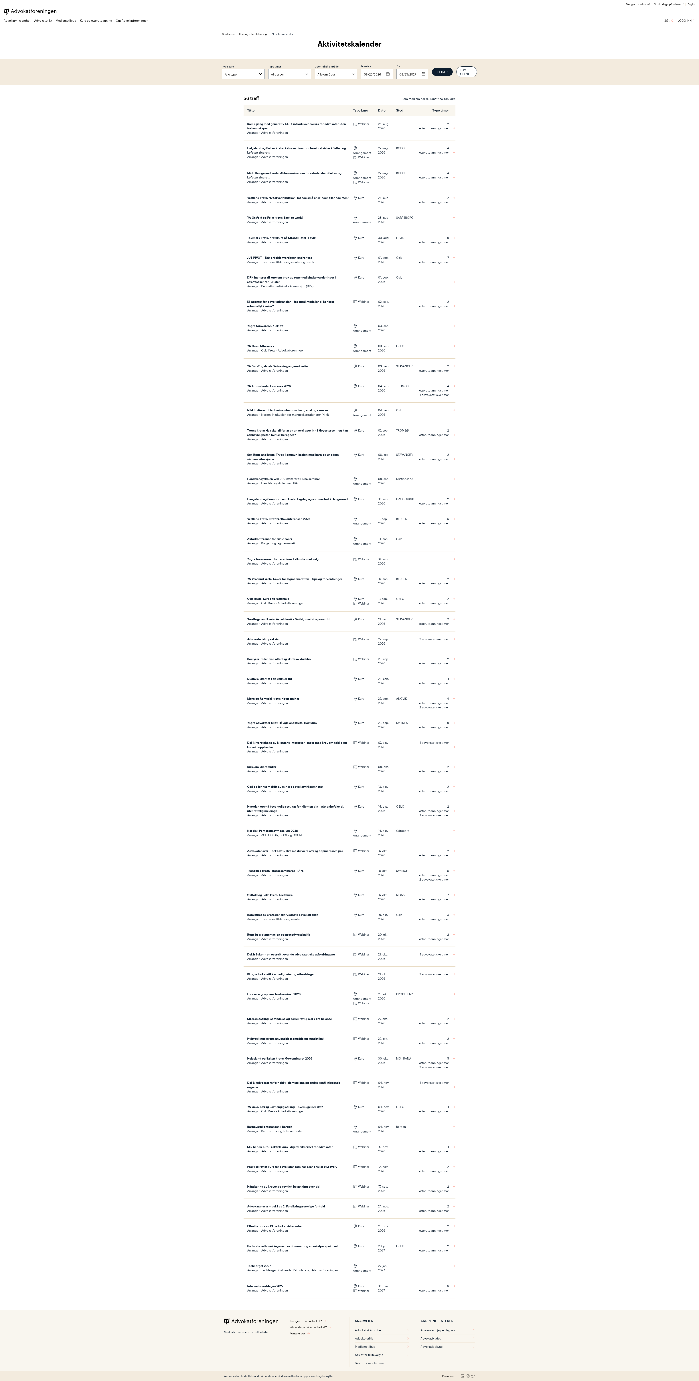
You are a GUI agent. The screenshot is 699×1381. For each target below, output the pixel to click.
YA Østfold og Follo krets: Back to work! (275, 217)
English (692, 4)
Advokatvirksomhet (17, 20)
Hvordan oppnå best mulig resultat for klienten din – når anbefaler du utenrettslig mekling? (295, 808)
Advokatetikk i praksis (263, 639)
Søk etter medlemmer (370, 1363)
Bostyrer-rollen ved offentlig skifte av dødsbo (279, 659)
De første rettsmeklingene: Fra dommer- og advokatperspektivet (292, 1246)
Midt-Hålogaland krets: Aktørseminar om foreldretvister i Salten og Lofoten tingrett (294, 175)
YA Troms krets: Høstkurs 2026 (269, 386)
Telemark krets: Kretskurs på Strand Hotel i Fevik (281, 237)
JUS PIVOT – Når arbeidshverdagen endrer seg (279, 257)
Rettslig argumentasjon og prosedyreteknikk (278, 934)
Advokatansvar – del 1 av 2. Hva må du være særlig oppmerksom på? (295, 851)
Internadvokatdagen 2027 (265, 1286)
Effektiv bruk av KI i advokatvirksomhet (275, 1226)
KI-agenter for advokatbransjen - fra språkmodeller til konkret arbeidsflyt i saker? (290, 304)
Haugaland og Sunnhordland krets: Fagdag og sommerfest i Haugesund (297, 499)
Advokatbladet (430, 1338)
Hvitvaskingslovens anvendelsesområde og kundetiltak (285, 1038)
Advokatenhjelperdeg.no (437, 1330)
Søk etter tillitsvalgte (369, 1354)
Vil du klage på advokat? (669, 4)
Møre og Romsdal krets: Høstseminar (273, 698)
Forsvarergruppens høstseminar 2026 (274, 994)
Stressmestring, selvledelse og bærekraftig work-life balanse (289, 1018)
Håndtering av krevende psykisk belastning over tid (283, 1186)
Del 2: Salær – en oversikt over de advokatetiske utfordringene (291, 954)
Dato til (400, 66)
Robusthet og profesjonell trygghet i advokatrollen (282, 914)
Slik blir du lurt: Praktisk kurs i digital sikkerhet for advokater (290, 1146)
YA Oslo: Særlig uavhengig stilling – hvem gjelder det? (285, 1106)
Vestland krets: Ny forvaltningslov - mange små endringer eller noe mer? (298, 197)
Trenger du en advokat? (305, 1321)
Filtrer (442, 71)
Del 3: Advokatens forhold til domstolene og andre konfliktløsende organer (293, 1085)
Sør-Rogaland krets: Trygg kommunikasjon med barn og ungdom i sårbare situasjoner (293, 457)
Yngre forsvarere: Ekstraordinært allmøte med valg (283, 559)
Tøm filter (464, 71)
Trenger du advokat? (638, 4)
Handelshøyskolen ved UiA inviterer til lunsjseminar (283, 478)
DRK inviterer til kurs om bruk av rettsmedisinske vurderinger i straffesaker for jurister (291, 279)
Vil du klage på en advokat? (308, 1327)
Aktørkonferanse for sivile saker (269, 539)
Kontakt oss (297, 1333)
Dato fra (366, 66)
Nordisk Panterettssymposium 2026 (272, 830)
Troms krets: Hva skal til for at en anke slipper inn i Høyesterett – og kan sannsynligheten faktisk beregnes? (297, 432)
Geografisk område (327, 66)
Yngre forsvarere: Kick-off (265, 325)
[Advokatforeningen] (30, 11)
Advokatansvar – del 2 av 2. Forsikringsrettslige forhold (286, 1206)
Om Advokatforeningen (132, 20)
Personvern (448, 1376)
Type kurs (228, 66)
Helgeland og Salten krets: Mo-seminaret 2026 (279, 1058)
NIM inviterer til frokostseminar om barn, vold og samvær (287, 410)
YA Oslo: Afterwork (260, 346)
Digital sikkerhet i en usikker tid (269, 678)
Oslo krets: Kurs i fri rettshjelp (268, 598)
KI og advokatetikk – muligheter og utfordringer (281, 974)
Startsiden (228, 33)
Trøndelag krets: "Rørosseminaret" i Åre (275, 870)
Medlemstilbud (66, 20)
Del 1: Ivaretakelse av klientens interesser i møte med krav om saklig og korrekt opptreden (297, 745)
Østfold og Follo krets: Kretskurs (270, 895)
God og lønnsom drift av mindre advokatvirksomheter (285, 786)
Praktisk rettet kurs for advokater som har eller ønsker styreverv (292, 1166)
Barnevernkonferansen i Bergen (269, 1126)
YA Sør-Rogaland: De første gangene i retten (278, 366)
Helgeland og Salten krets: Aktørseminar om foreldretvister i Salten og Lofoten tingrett (296, 150)
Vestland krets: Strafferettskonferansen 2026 (278, 518)
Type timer (274, 66)
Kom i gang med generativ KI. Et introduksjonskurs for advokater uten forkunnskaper (296, 126)
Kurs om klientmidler (262, 766)
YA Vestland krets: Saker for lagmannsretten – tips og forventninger (294, 579)
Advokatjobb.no (431, 1346)
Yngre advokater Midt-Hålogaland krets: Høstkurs (282, 722)
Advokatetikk (43, 20)
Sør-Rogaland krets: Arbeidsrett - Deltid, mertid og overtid (288, 619)
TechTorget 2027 (259, 1265)
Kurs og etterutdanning (96, 20)
